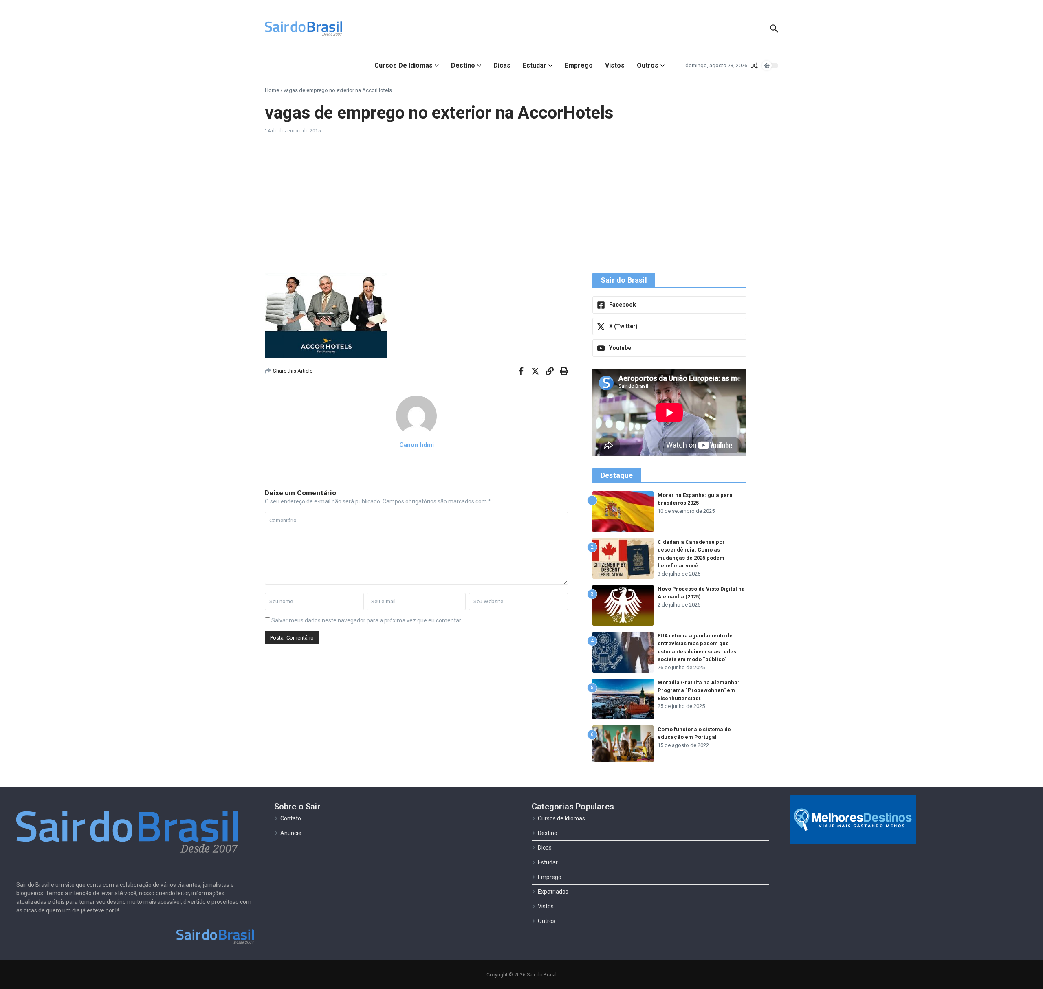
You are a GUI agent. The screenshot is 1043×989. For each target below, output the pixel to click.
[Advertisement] (521, 204)
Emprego (579, 65)
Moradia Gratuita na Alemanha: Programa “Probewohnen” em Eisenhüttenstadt (698, 690)
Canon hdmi (416, 444)
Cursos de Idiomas (403, 65)
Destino (463, 65)
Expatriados (553, 891)
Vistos (615, 65)
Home (272, 90)
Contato (290, 818)
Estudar (534, 65)
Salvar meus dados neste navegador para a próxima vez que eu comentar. (366, 620)
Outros (647, 65)
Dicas (501, 65)
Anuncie (290, 833)
